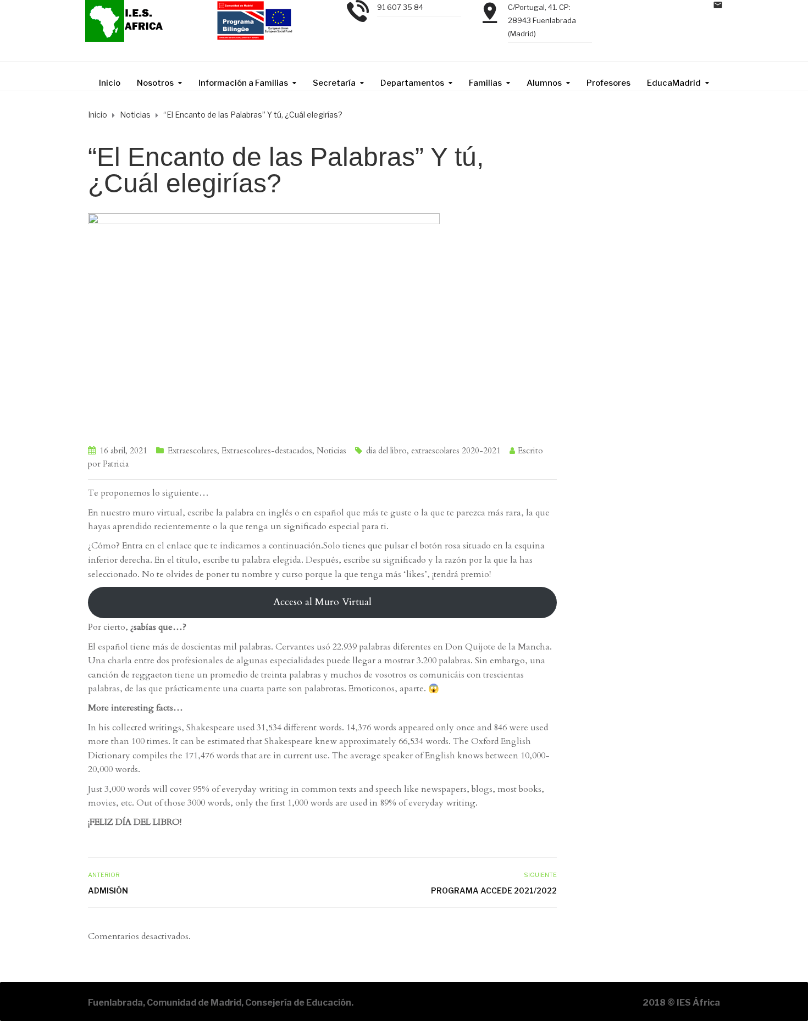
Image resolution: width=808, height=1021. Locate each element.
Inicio (109, 83)
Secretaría (334, 83)
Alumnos (544, 83)
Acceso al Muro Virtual (322, 602)
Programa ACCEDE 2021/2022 (493, 890)
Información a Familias (243, 83)
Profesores (608, 83)
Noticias (331, 450)
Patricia (116, 463)
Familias (485, 83)
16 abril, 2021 (123, 450)
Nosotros (155, 83)
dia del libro (386, 450)
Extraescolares (192, 450)
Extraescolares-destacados (267, 450)
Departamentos (412, 83)
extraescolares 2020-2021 (456, 450)
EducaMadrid (674, 83)
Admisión (108, 890)
